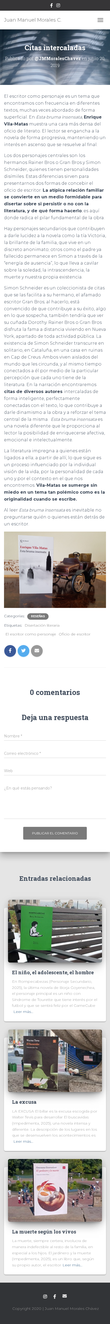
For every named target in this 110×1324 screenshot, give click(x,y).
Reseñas (38, 616)
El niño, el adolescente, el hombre (53, 972)
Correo (64, 1296)
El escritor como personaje (30, 634)
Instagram (58, 6)
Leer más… (23, 1011)
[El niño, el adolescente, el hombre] (55, 930)
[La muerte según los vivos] (55, 1190)
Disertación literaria (42, 625)
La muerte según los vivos (44, 1231)
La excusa (24, 1102)
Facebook (51, 6)
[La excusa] (55, 1060)
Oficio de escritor (75, 634)
